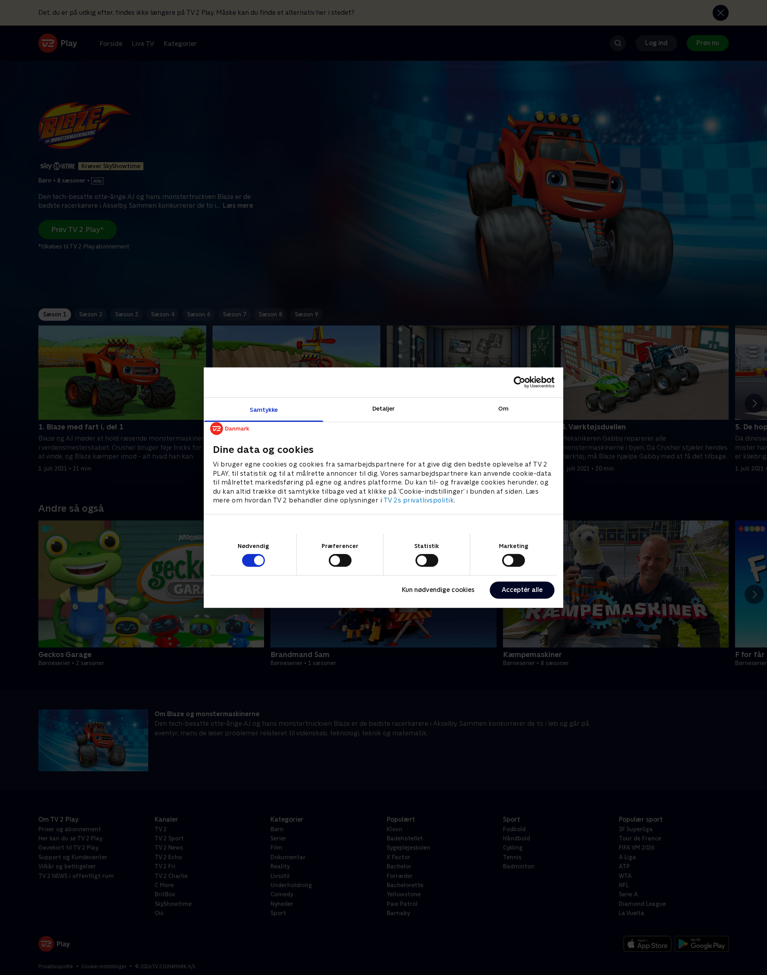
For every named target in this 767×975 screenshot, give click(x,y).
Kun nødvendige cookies (438, 590)
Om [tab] (503, 408)
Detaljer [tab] (383, 408)
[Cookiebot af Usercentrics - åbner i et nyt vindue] (519, 382)
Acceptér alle (522, 590)
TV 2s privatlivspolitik (419, 500)
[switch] (340, 560)
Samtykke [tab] (264, 409)
